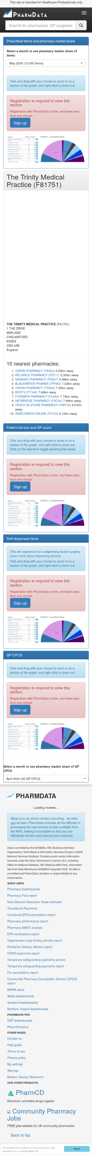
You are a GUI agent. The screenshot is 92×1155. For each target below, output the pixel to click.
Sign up (20, 122)
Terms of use (16, 1051)
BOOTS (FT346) (26, 392)
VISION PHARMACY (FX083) (35, 388)
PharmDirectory (17, 1027)
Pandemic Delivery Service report (29, 947)
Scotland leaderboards (22, 1002)
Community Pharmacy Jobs (41, 1114)
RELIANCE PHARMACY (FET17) (37, 375)
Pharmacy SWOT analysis (24, 927)
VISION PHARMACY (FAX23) (35, 371)
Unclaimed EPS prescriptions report (31, 915)
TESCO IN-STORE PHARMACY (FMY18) (43, 405)
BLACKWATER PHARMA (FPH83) (38, 383)
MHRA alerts (15, 989)
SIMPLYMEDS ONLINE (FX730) (36, 413)
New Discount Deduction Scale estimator (34, 902)
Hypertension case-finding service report (34, 940)
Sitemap (12, 1070)
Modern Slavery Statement (25, 1077)
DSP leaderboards (19, 1020)
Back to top (20, 1135)
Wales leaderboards (20, 996)
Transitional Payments (22, 908)
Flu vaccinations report (22, 972)
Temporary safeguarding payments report (35, 966)
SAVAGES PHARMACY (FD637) (36, 379)
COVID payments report (23, 953)
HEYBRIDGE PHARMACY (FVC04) (38, 400)
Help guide (14, 1045)
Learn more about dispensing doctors (35, 556)
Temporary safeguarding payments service (36, 959)
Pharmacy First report (22, 895)
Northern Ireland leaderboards (27, 1009)
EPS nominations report (23, 934)
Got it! (77, 1148)
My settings (15, 1064)
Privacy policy (16, 1057)
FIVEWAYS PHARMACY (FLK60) (37, 396)
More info (33, 1151)
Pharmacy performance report (27, 921)
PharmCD (29, 1092)
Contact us (14, 1038)
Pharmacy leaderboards (23, 889)
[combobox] (40, 25)
